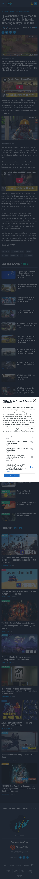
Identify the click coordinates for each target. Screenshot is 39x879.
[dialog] (19, 439)
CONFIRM (12, 475)
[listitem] (19, 437)
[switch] (31, 442)
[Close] (35, 401)
